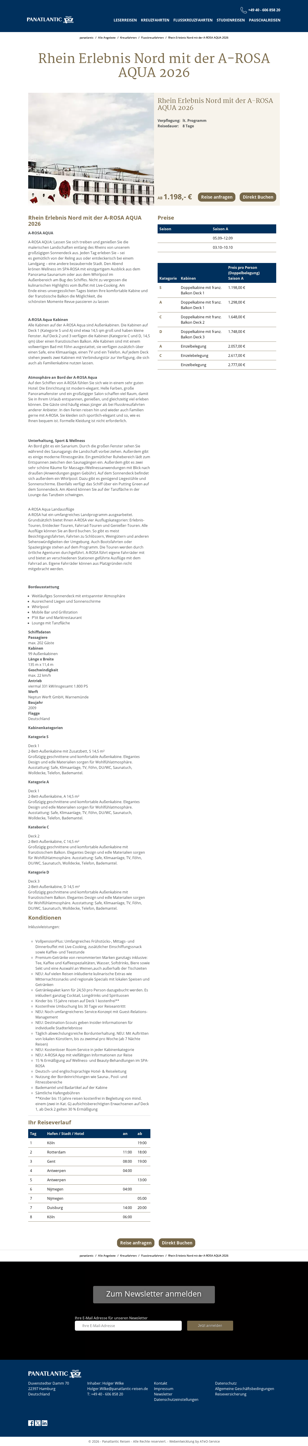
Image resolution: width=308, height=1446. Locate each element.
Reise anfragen (216, 197)
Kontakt (160, 1383)
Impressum (163, 1388)
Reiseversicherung (230, 1394)
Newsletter (163, 1394)
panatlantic (87, 38)
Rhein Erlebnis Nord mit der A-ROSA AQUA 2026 (198, 38)
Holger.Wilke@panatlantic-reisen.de (117, 1388)
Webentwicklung (181, 1441)
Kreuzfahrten (155, 20)
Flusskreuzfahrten (193, 20)
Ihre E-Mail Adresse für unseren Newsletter (111, 1318)
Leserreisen (125, 20)
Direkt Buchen (258, 197)
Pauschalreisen (264, 20)
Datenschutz (226, 1383)
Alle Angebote (107, 38)
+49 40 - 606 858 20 (107, 1394)
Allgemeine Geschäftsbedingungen (244, 1388)
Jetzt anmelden (210, 1325)
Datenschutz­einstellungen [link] (176, 1399)
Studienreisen (231, 20)
